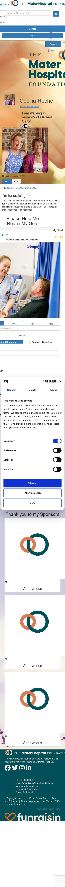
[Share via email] (25, 126)
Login (52, 50)
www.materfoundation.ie (27, 785)
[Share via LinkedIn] (28, 126)
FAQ (50, 31)
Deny (32, 503)
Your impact (53, 25)
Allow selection (32, 493)
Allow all (32, 483)
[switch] (57, 450)
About (50, 37)
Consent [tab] (11, 390)
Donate (53, 44)
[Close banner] (60, 381)
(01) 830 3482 (34, 801)
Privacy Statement (24, 791)
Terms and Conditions (26, 788)
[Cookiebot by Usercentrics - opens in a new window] (43, 382)
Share (16, 181)
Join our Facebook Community (21, 187)
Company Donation (41, 342)
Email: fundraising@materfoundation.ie (34, 782)
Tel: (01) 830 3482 (24, 779)
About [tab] (53, 390)
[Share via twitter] (23, 126)
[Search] (56, 14)
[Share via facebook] (20, 126)
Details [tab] (32, 390)
